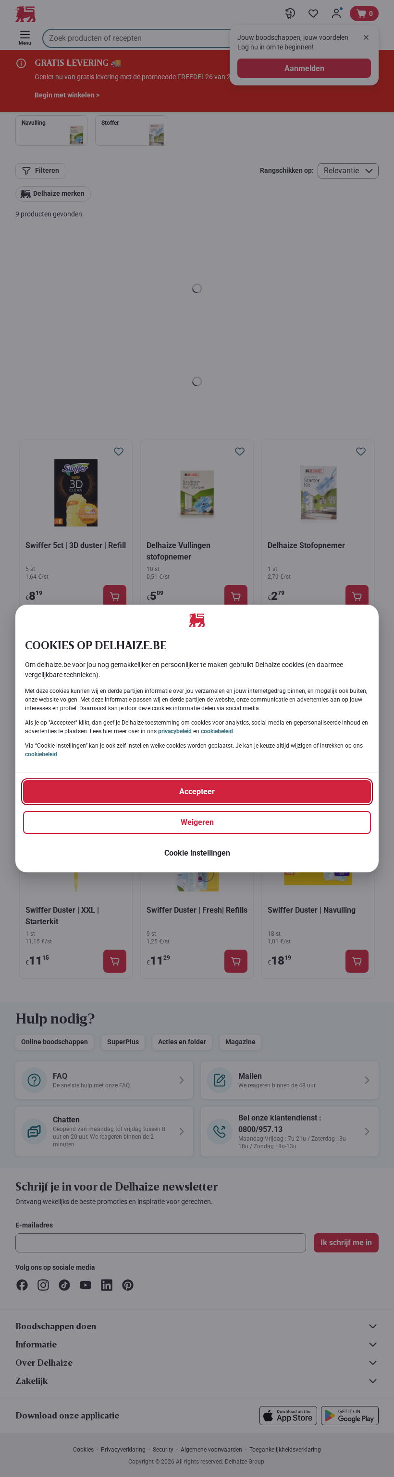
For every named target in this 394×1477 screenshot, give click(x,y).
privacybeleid (175, 731)
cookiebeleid (217, 731)
